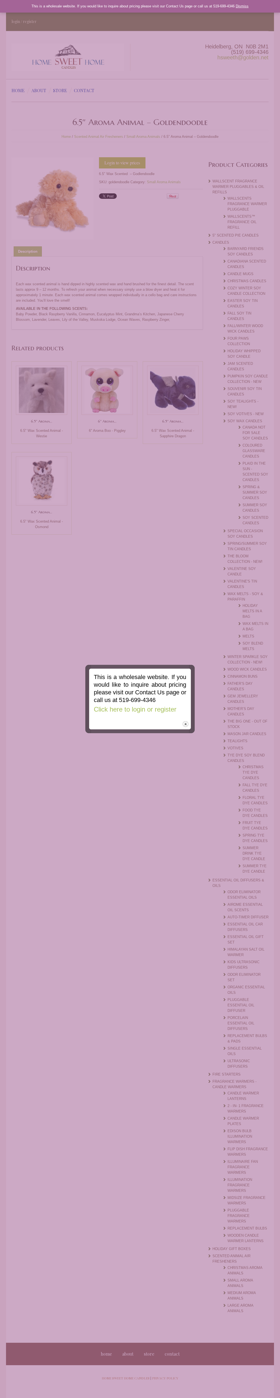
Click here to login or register (135, 709)
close (185, 724)
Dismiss (242, 6)
